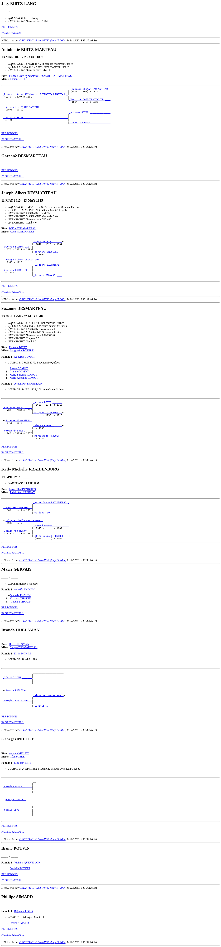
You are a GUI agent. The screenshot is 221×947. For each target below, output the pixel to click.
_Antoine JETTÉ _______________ (89, 112)
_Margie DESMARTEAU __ (17, 700)
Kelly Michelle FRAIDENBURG (24, 520)
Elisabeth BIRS (22, 762)
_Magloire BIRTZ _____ (47, 241)
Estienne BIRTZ (18, 347)
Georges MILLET (16, 799)
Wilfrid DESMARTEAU (22, 228)
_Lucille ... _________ (48, 706)
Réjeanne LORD (23, 911)
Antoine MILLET (19, 753)
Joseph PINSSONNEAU (28, 383)
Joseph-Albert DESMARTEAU (23, 259)
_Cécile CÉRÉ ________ (17, 810)
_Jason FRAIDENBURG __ (17, 507)
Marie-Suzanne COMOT (23, 374)
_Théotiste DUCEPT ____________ (89, 122)
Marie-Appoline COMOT (24, 377)
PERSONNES (9, 27)
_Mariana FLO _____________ (51, 512)
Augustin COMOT (24, 356)
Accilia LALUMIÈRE (22, 231)
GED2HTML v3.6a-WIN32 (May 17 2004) (42, 40)
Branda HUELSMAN (17, 690)
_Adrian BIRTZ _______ (47, 402)
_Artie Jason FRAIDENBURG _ (51, 502)
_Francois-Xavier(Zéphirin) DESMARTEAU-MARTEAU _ (35, 94)
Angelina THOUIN (20, 601)
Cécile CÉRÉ (17, 756)
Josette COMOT (19, 368)
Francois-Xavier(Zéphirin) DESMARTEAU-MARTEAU (40, 75)
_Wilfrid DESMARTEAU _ (17, 246)
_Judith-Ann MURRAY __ (17, 531)
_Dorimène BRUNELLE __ (47, 252)
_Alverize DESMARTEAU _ (48, 695)
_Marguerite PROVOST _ (47, 436)
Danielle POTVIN (20, 868)
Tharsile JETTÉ (18, 78)
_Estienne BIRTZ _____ (17, 407)
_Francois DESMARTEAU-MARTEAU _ (89, 89)
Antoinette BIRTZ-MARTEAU (23, 107)
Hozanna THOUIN (20, 598)
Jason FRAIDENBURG (22, 489)
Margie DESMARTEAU (23, 647)
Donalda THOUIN (20, 595)
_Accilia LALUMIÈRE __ (17, 270)
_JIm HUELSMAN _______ (17, 677)
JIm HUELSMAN (19, 644)
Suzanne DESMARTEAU (19, 420)
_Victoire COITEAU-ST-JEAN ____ (89, 99)
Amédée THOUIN (24, 589)
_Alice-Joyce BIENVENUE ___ (51, 536)
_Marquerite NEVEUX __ (47, 412)
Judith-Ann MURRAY (22, 492)
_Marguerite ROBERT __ (17, 430)
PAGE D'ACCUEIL (12, 32)
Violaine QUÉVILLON (27, 862)
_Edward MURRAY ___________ (51, 525)
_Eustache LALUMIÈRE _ (47, 265)
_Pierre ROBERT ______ (47, 425)
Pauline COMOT (19, 371)
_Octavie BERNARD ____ (47, 275)
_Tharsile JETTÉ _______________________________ (35, 117)
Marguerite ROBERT (21, 350)
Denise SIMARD (19, 922)
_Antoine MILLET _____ (17, 786)
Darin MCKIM (22, 653)
